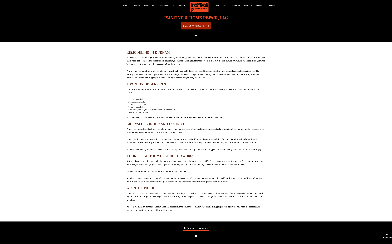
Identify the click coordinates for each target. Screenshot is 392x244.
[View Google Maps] (196, 237)
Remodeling (149, 5)
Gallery (260, 5)
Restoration (179, 5)
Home (125, 5)
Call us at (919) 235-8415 (196, 26)
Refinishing (164, 5)
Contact (271, 5)
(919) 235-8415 (197, 228)
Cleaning (236, 5)
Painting (248, 5)
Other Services (221, 5)
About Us (135, 5)
